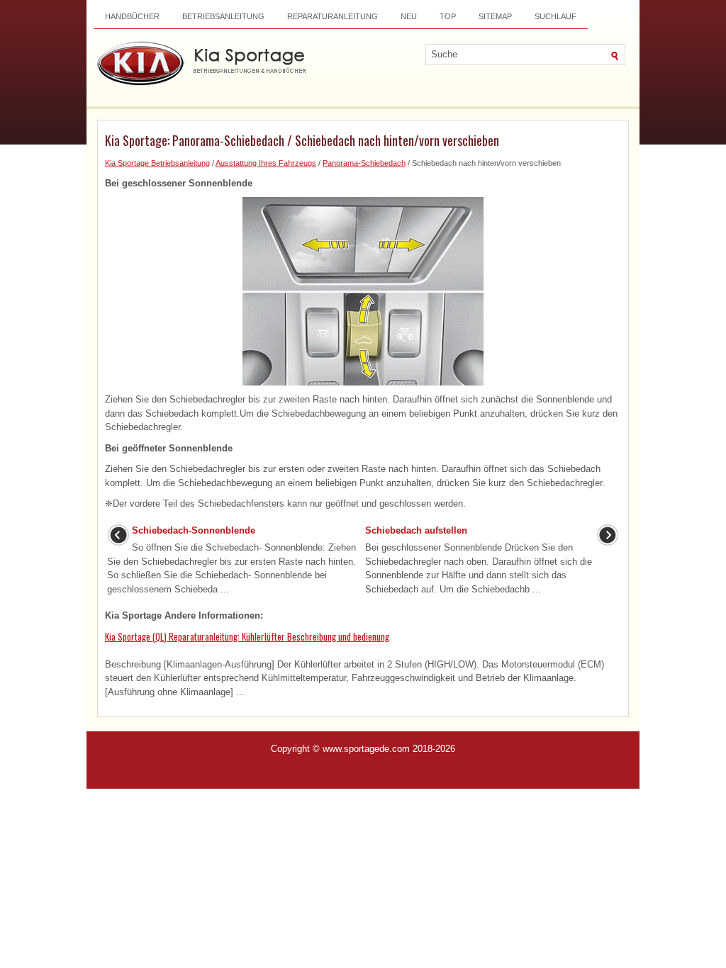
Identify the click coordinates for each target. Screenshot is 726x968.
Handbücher (132, 16)
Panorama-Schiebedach (364, 163)
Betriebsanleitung (223, 16)
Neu (409, 16)
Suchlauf (555, 16)
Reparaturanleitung (332, 16)
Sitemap (495, 16)
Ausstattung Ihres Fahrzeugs (266, 163)
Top (448, 16)
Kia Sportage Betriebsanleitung (157, 163)
